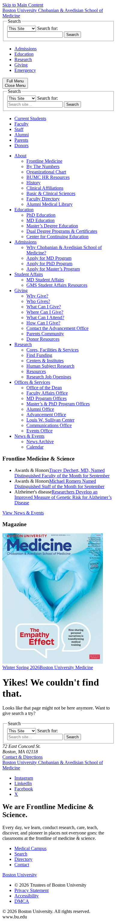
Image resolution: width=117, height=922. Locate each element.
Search (20, 853)
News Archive (40, 441)
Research (23, 59)
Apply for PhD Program (49, 263)
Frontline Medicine (44, 161)
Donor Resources (42, 339)
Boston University (19, 874)
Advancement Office (46, 414)
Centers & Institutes (45, 360)
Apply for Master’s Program (53, 268)
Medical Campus (30, 848)
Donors (21, 145)
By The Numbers (42, 166)
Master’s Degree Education (52, 225)
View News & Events (23, 512)
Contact (21, 864)
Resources (36, 371)
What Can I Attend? (45, 317)
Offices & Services (32, 382)
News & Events (29, 436)
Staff (18, 129)
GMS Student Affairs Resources (56, 285)
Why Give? (37, 295)
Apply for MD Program (48, 258)
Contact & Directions (22, 757)
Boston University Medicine (66, 667)
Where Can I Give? (44, 312)
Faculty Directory (43, 198)
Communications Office (49, 425)
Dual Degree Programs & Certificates (61, 231)
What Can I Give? (43, 306)
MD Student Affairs (45, 279)
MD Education (40, 220)
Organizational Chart (46, 171)
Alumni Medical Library (49, 204)
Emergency (25, 70)
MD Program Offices (46, 398)
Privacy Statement (31, 890)
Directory (23, 859)
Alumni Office (40, 409)
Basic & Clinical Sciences (50, 193)
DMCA (21, 901)
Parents (21, 140)
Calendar (35, 446)
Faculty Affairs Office (47, 393)
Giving (21, 64)
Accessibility (26, 895)
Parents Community (45, 333)
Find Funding (39, 355)
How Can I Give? (43, 322)
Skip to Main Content (22, 4)
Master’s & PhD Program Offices (58, 403)
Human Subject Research (50, 366)
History (33, 182)
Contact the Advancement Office (57, 328)
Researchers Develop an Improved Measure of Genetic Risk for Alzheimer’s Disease (63, 497)
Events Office (39, 430)
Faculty (21, 123)
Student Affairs (28, 274)
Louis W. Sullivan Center (50, 419)
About (20, 155)
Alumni (21, 134)
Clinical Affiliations (44, 188)
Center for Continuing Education (57, 236)
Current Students (30, 118)
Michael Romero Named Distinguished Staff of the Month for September (59, 484)
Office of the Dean (44, 387)
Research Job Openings (48, 376)
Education (24, 54)
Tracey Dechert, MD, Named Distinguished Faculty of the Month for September (62, 473)
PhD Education (41, 215)
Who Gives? (38, 301)
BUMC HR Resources (48, 177)
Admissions (25, 48)
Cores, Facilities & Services (52, 349)
